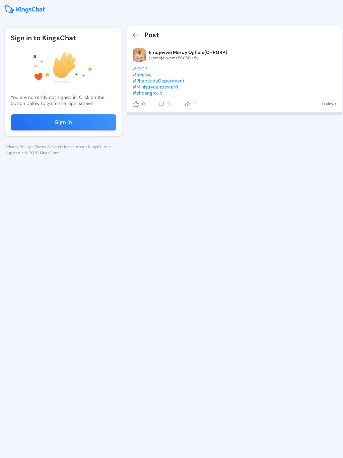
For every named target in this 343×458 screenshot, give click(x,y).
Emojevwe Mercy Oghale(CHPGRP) (188, 52)
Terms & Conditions (53, 147)
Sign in (63, 122)
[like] (136, 104)
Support (12, 153)
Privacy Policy (18, 147)
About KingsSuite (92, 147)
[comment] (161, 104)
